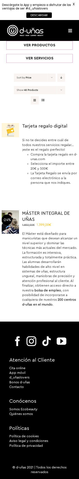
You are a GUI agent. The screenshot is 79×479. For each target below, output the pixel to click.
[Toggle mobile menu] (70, 30)
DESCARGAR (39, 15)
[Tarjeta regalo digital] (10, 125)
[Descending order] (61, 77)
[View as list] (43, 100)
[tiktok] (46, 341)
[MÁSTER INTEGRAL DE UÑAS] (10, 212)
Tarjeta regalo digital (44, 126)
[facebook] (17, 341)
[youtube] (61, 341)
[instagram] (31, 341)
